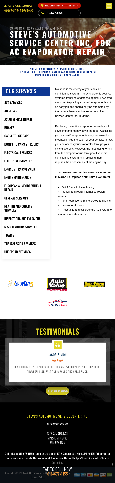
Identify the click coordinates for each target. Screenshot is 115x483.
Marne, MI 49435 (53, 28)
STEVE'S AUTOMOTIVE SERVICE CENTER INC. (56, 69)
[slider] (57, 360)
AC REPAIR (89, 72)
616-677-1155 (54, 13)
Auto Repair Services (57, 424)
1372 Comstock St (35, 28)
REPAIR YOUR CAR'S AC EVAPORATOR (57, 75)
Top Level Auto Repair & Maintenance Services (49, 72)
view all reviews (57, 391)
